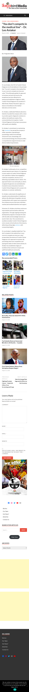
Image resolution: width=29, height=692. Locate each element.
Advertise (5, 517)
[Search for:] (14, 530)
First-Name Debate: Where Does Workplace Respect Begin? (12, 367)
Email (4, 433)
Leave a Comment (21, 33)
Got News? (6, 514)
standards (7, 130)
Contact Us (6, 519)
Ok (15, 689)
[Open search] (25, 15)
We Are (5, 508)
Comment (5, 404)
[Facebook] (9, 503)
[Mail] (20, 503)
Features (4, 21)
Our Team (5, 511)
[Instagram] (12, 503)
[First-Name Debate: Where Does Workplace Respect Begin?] (14, 357)
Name (4, 426)
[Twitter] (14, 503)
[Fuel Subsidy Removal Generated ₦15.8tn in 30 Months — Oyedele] (14, 331)
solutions (17, 225)
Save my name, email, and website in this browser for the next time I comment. (13, 452)
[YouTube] (17, 503)
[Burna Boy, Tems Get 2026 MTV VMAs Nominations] (14, 306)
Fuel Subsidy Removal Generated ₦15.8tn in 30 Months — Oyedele (12, 342)
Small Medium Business (12, 21)
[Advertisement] (14, 573)
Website (4, 441)
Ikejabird (14, 33)
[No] (27, 686)
